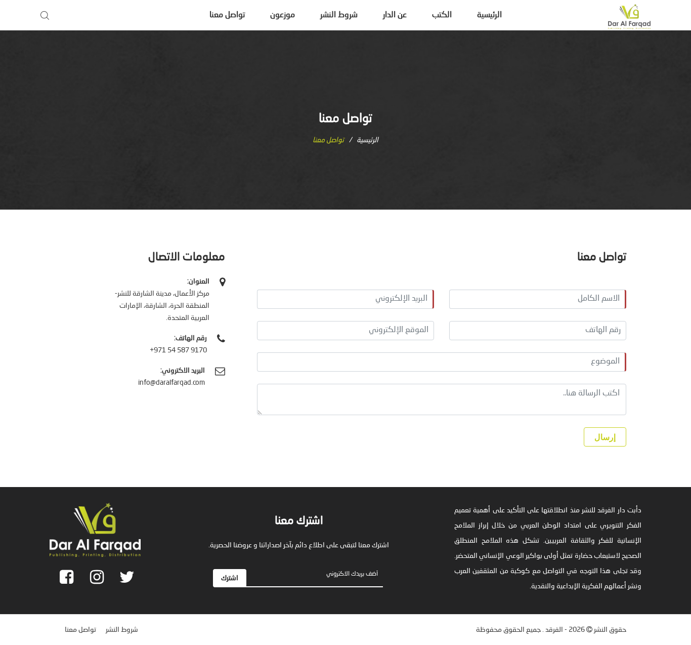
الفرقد (554, 629)
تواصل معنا (227, 15)
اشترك (229, 578)
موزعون (282, 15)
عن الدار (395, 15)
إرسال (605, 437)
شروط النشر (339, 15)
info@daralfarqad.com (171, 382)
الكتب (442, 15)
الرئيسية (489, 15)
